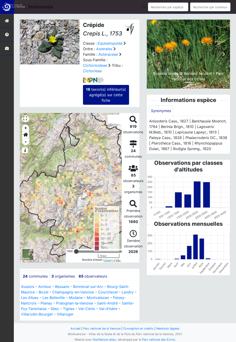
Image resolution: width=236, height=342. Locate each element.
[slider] (76, 251)
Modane (76, 297)
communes (35, 276)
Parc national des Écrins (158, 339)
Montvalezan (98, 297)
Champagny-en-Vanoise (73, 292)
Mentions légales (168, 328)
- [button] (25, 141)
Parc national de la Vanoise (102, 328)
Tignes (68, 308)
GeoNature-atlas (104, 339)
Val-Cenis (86, 308)
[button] (25, 134)
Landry (128, 292)
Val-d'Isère (108, 308)
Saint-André (107, 303)
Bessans (62, 286)
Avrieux (44, 286)
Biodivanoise (40, 6)
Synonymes (161, 110)
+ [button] (25, 127)
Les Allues (29, 297)
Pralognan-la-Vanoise (74, 303)
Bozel (43, 292)
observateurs (93, 276)
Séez (54, 308)
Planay (46, 303)
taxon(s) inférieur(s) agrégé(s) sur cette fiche (106, 95)
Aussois (27, 286)
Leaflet (107, 261)
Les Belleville (53, 297)
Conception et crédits (138, 328)
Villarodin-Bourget (37, 314)
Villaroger (65, 314)
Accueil (75, 328)
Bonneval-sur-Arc (88, 286)
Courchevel (108, 292)
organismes (63, 276)
